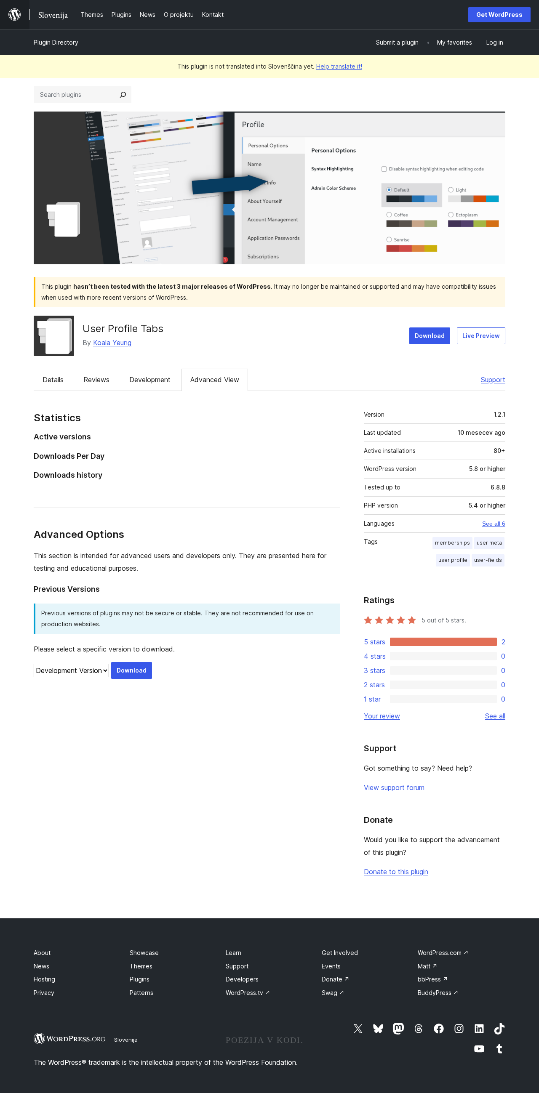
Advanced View (214, 379)
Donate (336, 979)
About (42, 952)
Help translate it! (339, 66)
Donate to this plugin (396, 871)
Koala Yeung (112, 342)
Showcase (144, 952)
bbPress (433, 979)
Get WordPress (499, 14)
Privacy (44, 992)
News (41, 966)
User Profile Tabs (123, 328)
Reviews (96, 379)
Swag (333, 992)
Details (53, 379)
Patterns (141, 992)
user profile (452, 560)
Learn (233, 952)
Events (331, 966)
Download (430, 335)
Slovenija (126, 1039)
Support (493, 379)
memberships (452, 543)
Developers (242, 979)
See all (495, 716)
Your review (382, 716)
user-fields (488, 560)
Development (150, 379)
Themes (141, 966)
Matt (428, 966)
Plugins (139, 979)
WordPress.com (443, 952)
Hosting (44, 979)
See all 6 (493, 523)
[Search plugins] (123, 94)
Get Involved (340, 952)
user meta (489, 543)
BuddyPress (438, 992)
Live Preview (481, 335)
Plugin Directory (56, 42)
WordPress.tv (248, 992)
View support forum (394, 787)
